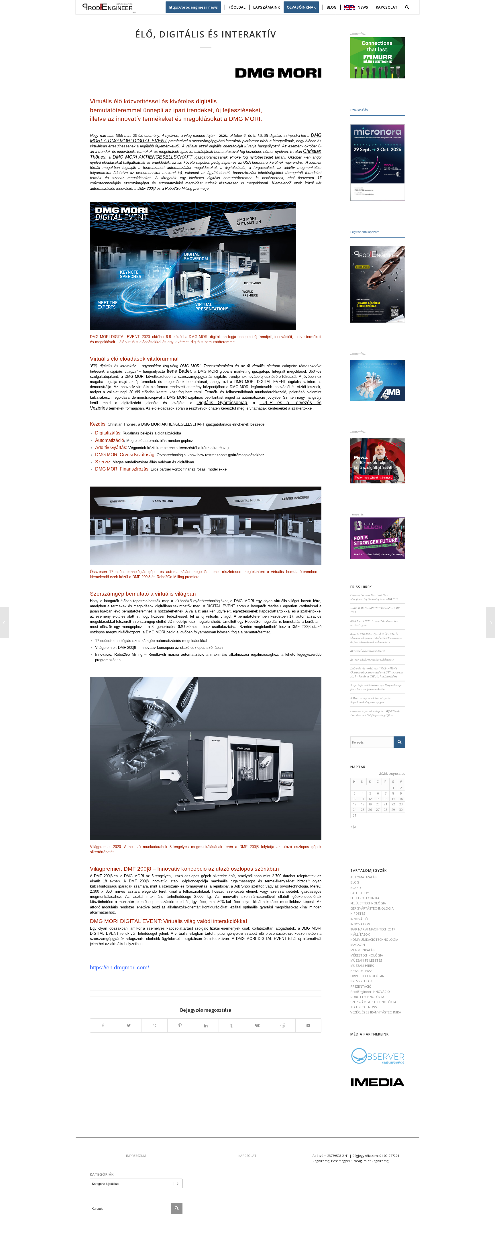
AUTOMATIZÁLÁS (363, 877)
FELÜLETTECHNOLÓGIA (368, 903)
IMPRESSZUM (136, 1155)
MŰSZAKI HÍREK (362, 965)
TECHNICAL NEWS (363, 1007)
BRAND (355, 888)
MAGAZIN (357, 944)
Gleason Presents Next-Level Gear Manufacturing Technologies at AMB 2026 (374, 597)
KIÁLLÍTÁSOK (360, 934)
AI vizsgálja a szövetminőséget (367, 651)
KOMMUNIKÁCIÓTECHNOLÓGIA (374, 939)
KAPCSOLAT (247, 1155)
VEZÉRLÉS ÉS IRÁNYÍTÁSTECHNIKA (375, 1012)
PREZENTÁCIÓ (361, 986)
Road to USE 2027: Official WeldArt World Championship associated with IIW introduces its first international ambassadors (376, 638)
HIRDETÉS (357, 913)
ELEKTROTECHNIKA (364, 898)
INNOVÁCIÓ (359, 919)
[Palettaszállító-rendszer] (490, 622)
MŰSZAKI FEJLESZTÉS (366, 960)
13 (378, 799)
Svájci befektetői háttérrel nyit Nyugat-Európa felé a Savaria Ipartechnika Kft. (376, 687)
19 (370, 804)
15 (393, 799)
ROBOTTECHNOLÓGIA (367, 997)
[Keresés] (406, 7)
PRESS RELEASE (361, 981)
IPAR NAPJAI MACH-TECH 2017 (372, 929)
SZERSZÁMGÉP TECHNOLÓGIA (373, 1002)
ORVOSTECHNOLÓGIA (367, 976)
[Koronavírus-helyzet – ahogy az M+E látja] (4, 622)
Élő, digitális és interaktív (205, 34)
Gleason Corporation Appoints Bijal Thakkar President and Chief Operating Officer (376, 713)
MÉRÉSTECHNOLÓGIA (366, 955)
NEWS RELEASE (361, 971)
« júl (353, 826)
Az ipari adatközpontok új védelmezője (372, 659)
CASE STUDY (359, 893)
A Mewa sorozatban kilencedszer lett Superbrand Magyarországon (370, 700)
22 (393, 804)
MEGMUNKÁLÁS (362, 950)
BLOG (354, 882)
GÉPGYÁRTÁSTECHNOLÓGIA (372, 908)
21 (385, 804)
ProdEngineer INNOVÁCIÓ (370, 991)
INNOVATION (360, 924)
